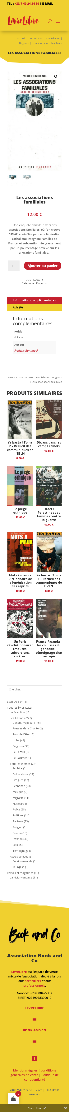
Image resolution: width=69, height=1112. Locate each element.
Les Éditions (53, 38)
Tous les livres (35, 38)
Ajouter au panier (43, 265)
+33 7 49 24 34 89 (27, 4)
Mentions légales (25, 1070)
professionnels (34, 985)
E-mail (47, 4)
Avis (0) (18, 307)
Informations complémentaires (34, 300)
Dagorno (24, 43)
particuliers (33, 981)
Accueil (21, 38)
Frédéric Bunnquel (26, 350)
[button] (56, 76)
